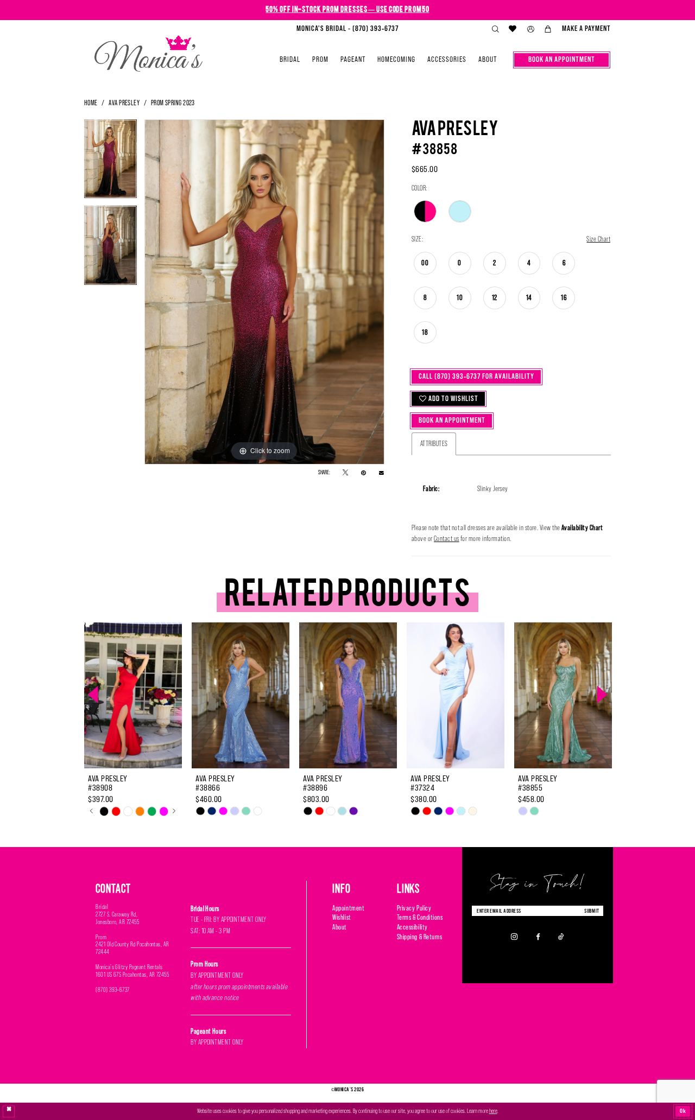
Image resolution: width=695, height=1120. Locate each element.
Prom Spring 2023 (173, 103)
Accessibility (412, 927)
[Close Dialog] (9, 1112)
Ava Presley (124, 103)
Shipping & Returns (420, 937)
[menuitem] (347, 28)
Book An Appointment (452, 420)
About (339, 927)
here (493, 1111)
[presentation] (133, 695)
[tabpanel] (110, 162)
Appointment (348, 908)
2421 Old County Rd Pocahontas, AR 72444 (132, 948)
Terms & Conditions (420, 917)
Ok (683, 1111)
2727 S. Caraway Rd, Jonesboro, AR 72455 (117, 918)
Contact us (446, 538)
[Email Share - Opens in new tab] (381, 472)
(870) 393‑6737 (113, 990)
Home (91, 103)
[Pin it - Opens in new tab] (364, 472)
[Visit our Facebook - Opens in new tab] (538, 936)
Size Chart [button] (598, 239)
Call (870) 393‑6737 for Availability (476, 376)
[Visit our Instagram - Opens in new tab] (514, 936)
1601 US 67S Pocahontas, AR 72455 (132, 974)
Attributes (434, 444)
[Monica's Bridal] (148, 50)
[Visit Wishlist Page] (513, 29)
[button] (530, 29)
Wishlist (341, 917)
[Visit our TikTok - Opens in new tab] (561, 936)
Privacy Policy (414, 908)
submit (591, 911)
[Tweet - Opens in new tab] (345, 472)
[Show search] (495, 29)
